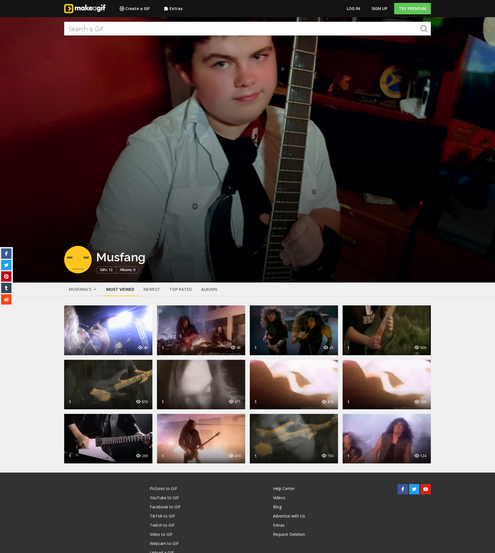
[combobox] (247, 28)
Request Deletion (289, 534)
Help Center (284, 488)
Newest (152, 289)
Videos (279, 497)
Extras (176, 8)
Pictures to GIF (163, 488)
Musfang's (81, 289)
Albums (209, 289)
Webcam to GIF (164, 543)
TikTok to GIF (162, 516)
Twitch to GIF (162, 525)
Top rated (180, 289)
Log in (353, 8)
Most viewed (120, 289)
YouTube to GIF (164, 497)
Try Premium (412, 8)
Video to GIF (161, 534)
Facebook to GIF (165, 506)
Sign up (379, 8)
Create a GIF (137, 8)
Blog (277, 506)
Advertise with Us (289, 516)
